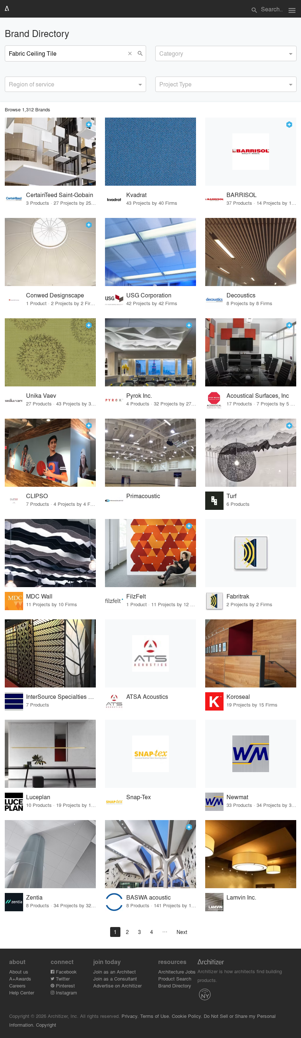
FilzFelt (136, 596)
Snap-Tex (138, 797)
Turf (231, 496)
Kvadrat (136, 194)
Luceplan (38, 797)
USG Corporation (148, 295)
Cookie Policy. (187, 1015)
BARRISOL (241, 194)
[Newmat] (250, 754)
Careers (17, 985)
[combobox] (226, 53)
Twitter (62, 978)
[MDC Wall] (50, 553)
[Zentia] (50, 854)
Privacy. (130, 1015)
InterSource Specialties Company (61, 696)
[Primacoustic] (150, 453)
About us (18, 971)
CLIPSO (37, 496)
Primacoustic (143, 496)
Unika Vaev (41, 395)
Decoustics (240, 295)
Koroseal (238, 696)
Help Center (21, 992)
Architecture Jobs (177, 971)
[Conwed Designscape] (50, 252)
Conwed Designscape (55, 295)
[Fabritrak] (250, 553)
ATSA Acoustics (147, 696)
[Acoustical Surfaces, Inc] (250, 352)
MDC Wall (39, 596)
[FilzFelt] (150, 553)
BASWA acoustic (148, 897)
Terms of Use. (155, 1015)
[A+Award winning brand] (89, 125)
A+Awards (20, 978)
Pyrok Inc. (139, 395)
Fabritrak (237, 596)
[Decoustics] (250, 252)
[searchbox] (161, 52)
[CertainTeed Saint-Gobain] (50, 152)
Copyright (46, 1024)
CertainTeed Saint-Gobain (59, 194)
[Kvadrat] (150, 152)
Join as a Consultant (115, 978)
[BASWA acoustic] (150, 854)
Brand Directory (174, 985)
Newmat (237, 797)
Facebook (65, 971)
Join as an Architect (114, 971)
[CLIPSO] (50, 453)
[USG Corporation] (150, 252)
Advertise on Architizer (117, 985)
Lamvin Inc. (241, 897)
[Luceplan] (50, 754)
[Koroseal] (250, 653)
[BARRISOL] (250, 152)
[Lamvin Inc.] (250, 854)
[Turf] (250, 453)
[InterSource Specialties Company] (50, 653)
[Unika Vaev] (50, 352)
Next (182, 931)
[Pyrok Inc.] (150, 352)
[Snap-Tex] (150, 754)
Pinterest (64, 985)
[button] (132, 53)
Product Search (174, 978)
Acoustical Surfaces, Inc (257, 395)
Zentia (34, 897)
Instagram (65, 992)
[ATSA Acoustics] (150, 653)
